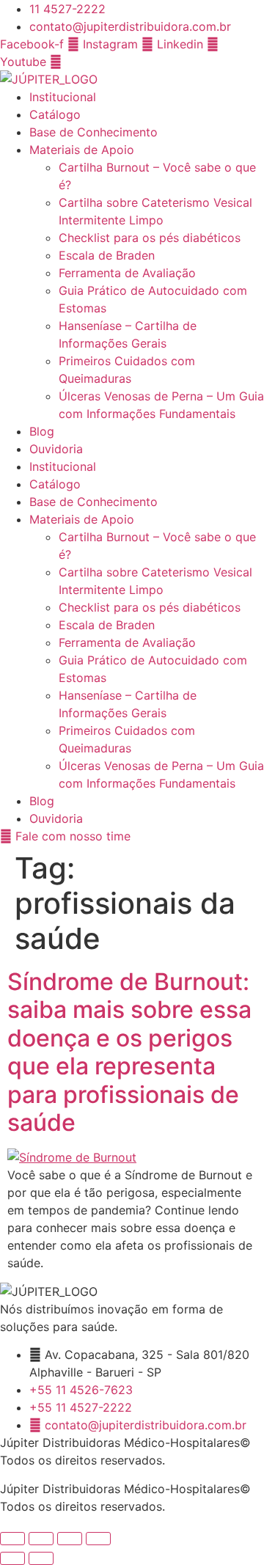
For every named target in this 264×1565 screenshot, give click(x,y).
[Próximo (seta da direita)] (41, 1558)
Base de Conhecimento (93, 132)
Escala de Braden (107, 255)
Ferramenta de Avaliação (127, 272)
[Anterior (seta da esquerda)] (12, 1558)
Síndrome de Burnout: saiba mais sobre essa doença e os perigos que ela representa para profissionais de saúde (129, 1052)
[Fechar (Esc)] (98, 1538)
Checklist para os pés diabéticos (150, 237)
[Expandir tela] (41, 1538)
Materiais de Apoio (81, 149)
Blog (41, 431)
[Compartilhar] (69, 1538)
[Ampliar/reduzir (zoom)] (12, 1538)
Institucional (62, 96)
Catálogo (55, 114)
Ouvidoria (56, 448)
